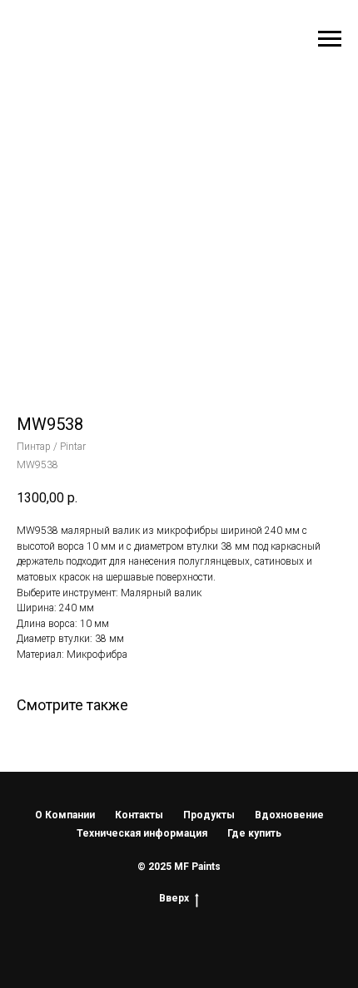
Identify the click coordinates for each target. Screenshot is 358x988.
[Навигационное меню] (329, 39)
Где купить (254, 833)
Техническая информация (142, 833)
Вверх (174, 898)
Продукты (209, 815)
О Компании (65, 815)
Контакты (139, 815)
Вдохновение (289, 815)
